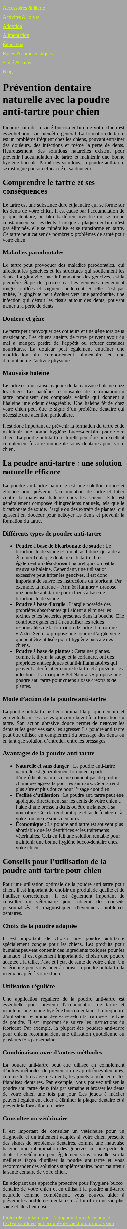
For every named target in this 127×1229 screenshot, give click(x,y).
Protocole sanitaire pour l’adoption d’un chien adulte (56, 1217)
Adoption (12, 26)
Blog (8, 71)
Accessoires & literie (24, 8)
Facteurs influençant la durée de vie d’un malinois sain (58, 1223)
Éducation (13, 44)
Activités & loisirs (21, 17)
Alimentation (16, 35)
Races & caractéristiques (28, 53)
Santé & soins (17, 62)
